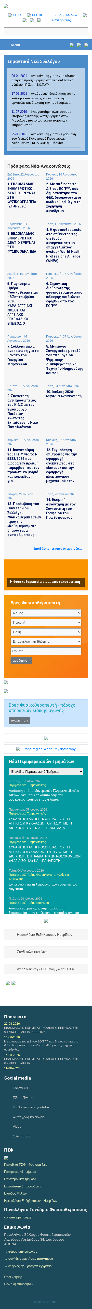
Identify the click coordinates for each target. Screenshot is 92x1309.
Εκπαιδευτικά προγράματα (23, 1186)
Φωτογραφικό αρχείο (29, 1117)
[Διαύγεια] (6, 1157)
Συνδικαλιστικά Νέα (32, 952)
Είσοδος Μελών (65, 15)
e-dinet (53, 1302)
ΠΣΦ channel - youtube (31, 1107)
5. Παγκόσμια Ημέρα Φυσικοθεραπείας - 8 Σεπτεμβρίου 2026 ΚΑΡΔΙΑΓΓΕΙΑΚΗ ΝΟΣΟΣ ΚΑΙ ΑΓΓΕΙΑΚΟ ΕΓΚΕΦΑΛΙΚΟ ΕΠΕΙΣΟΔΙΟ (22, 304)
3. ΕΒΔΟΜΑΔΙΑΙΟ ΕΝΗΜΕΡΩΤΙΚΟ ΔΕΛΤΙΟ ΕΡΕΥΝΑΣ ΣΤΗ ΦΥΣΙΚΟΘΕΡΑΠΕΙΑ (21, 242)
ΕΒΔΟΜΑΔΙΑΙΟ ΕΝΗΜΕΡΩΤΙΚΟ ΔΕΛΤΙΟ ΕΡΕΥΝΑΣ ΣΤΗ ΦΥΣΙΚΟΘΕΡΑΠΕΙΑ (41, 1061)
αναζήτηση (21, 660)
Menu (15, 45)
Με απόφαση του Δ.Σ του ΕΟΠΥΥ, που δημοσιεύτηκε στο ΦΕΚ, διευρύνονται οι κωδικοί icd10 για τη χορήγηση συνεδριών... (41, 1045)
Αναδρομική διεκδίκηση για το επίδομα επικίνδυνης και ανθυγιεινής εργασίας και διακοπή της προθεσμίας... (44, 98)
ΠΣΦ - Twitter (23, 1098)
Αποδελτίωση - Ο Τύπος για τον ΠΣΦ (46, 969)
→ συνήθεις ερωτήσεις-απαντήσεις (28, 1258)
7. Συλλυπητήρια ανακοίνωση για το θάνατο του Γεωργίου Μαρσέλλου (23, 355)
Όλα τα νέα (21, 1136)
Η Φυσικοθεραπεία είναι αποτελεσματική (45, 582)
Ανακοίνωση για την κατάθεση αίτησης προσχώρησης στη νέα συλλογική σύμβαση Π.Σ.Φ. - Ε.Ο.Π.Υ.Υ (44, 80)
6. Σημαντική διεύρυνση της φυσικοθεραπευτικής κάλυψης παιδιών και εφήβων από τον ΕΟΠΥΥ (64, 295)
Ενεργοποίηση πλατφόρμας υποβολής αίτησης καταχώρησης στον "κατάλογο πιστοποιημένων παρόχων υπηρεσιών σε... (41, 118)
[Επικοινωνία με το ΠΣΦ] (86, 45)
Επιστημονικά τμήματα (20, 1179)
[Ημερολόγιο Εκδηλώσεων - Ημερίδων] (72, 45)
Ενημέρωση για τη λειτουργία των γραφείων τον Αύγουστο (43, 887)
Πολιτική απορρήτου (18, 1284)
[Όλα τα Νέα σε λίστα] (83, 15)
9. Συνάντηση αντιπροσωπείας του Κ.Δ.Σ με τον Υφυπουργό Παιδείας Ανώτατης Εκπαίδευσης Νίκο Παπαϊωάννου (22, 411)
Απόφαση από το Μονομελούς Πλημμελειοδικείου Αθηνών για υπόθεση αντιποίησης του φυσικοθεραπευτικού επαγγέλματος (44, 795)
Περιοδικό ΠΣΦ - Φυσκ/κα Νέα (26, 1164)
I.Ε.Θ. (17, 15)
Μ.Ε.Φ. (37, 15)
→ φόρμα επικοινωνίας (20, 1251)
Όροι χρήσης (13, 1277)
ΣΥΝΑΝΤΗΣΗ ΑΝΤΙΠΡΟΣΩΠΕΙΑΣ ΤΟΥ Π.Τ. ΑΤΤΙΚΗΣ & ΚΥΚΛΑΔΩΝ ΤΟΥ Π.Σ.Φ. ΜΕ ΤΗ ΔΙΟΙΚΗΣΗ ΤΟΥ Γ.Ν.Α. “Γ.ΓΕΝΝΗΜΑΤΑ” (41, 823)
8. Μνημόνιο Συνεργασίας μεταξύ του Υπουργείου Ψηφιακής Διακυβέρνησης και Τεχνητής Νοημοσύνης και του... (64, 359)
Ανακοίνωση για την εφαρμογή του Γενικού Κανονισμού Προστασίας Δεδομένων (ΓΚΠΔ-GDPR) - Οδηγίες (44, 138)
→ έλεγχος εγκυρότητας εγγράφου (28, 1266)
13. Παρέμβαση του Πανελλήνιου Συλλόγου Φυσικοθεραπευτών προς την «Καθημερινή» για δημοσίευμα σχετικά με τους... (23, 519)
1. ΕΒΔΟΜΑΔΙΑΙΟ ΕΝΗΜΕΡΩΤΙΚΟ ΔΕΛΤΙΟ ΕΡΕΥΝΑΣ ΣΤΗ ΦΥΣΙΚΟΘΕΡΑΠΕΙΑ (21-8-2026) (21, 195)
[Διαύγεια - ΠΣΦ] (10, 982)
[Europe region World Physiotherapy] (46, 749)
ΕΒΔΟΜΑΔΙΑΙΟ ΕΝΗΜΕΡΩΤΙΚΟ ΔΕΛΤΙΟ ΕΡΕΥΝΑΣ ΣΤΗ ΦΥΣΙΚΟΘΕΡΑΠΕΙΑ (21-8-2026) (41, 1030)
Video (17, 1126)
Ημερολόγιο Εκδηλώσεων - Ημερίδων (30, 1201)
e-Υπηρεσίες (61, 20)
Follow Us (20, 1088)
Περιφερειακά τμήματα (20, 1172)
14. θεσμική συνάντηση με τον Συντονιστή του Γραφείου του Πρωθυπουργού (61, 508)
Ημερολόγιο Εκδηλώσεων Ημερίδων (44, 935)
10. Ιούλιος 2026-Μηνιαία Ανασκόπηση (64, 394)
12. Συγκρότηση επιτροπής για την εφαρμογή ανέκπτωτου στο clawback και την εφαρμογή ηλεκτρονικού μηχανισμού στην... (61, 465)
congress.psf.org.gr (18, 1217)
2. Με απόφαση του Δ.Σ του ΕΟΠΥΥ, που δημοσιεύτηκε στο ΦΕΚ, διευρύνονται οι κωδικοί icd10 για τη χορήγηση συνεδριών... (63, 197)
